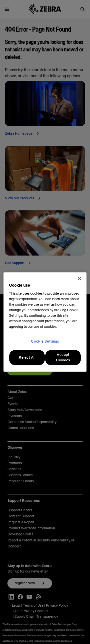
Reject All (27, 357)
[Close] (79, 278)
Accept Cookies (63, 357)
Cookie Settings (45, 341)
